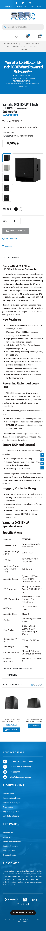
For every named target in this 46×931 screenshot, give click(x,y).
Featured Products (30, 44)
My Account (29, 7)
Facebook (42, 455)
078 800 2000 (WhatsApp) (20, 766)
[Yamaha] (13, 143)
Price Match (8, 807)
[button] (4, 36)
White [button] (20, 209)
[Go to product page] (12, 703)
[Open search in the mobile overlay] (23, 26)
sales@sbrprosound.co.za (20, 777)
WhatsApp (42, 468)
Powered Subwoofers (22, 136)
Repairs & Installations (12, 798)
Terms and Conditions (12, 841)
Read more (13, 726)
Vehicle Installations (11, 816)
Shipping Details (9, 855)
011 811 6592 (27, 761)
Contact (18, 7)
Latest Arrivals (31, 46)
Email (42, 464)
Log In (38, 7)
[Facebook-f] (16, 3)
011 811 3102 (14, 761)
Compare (8, 246)
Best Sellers (13, 46)
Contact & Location (11, 846)
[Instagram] (30, 3)
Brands (24, 49)
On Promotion (10, 44)
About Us (9, 7)
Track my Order (9, 850)
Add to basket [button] (35, 730)
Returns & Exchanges (11, 802)
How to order (8, 793)
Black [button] (16, 209)
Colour (6, 209)
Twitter (42, 459)
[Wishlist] (16, 36)
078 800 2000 (14, 772)
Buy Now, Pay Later (11, 811)
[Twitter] (23, 3)
